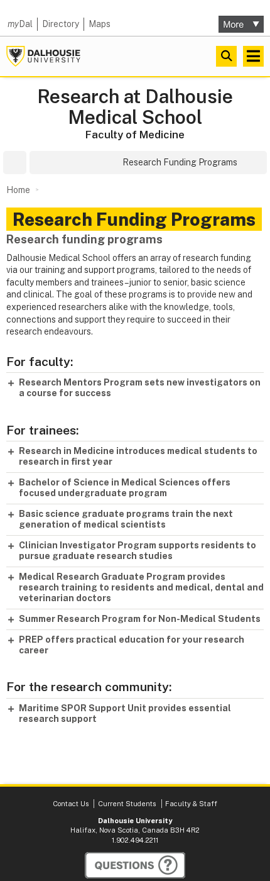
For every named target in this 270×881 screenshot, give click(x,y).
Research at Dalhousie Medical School (135, 107)
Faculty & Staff (191, 803)
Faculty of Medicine (135, 134)
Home (18, 190)
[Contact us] (135, 865)
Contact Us (71, 803)
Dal (20, 24)
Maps (100, 24)
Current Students (127, 803)
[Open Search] (226, 56)
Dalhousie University (43, 56)
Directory (60, 24)
